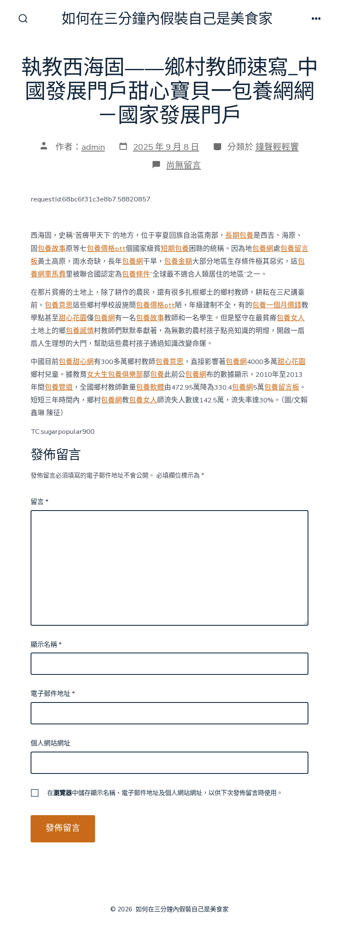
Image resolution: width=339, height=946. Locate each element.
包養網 (262, 248)
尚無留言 (183, 165)
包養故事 (52, 248)
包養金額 (178, 261)
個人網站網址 (50, 743)
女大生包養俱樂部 (115, 374)
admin (93, 147)
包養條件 (136, 274)
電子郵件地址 (53, 693)
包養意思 (59, 305)
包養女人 (291, 318)
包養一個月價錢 (276, 305)
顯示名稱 (46, 644)
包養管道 (59, 387)
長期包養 (239, 235)
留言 (39, 501)
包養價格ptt (106, 248)
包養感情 (80, 331)
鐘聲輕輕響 (277, 147)
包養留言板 (281, 387)
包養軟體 (150, 387)
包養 (157, 374)
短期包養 (175, 248)
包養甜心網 (76, 362)
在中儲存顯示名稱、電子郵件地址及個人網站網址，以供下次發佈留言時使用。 (165, 793)
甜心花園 (73, 318)
